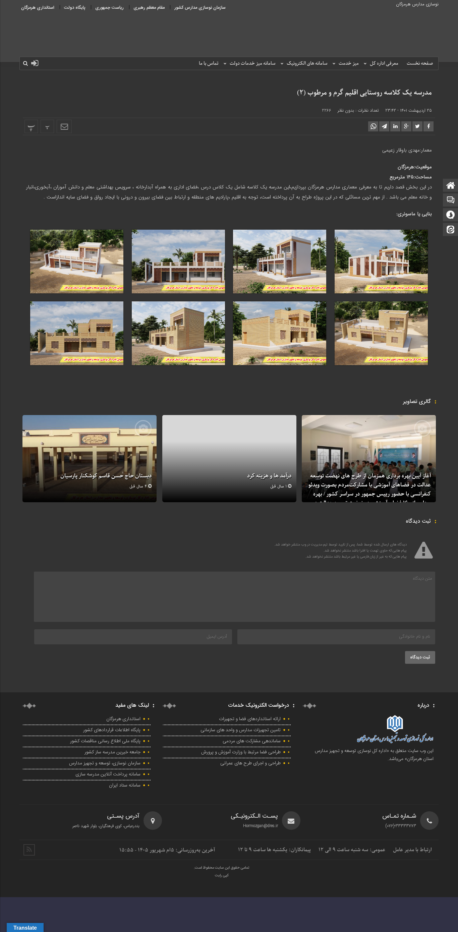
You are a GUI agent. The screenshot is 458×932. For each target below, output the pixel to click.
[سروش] (450, 215)
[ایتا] (450, 230)
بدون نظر (346, 110)
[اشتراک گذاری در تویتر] (417, 126)
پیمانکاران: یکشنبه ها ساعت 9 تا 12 (274, 850)
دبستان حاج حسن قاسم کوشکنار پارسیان (106, 476)
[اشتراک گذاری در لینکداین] (395, 126)
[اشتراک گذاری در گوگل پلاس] (406, 126)
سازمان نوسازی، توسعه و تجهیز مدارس (104, 763)
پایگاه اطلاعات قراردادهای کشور (111, 730)
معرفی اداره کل (384, 63)
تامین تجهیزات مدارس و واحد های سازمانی (241, 730)
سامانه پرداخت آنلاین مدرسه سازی (107, 774)
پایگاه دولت (74, 7)
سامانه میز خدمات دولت (253, 63)
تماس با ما (209, 63)
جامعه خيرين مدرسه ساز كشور (112, 752)
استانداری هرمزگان (37, 7)
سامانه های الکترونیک (307, 63)
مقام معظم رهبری (149, 7)
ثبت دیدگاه (420, 657)
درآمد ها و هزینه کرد (269, 476)
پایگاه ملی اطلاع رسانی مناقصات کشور (105, 741)
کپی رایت (221, 876)
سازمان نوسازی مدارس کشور (200, 7)
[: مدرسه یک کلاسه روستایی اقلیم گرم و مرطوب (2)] (64, 126)
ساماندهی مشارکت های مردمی (252, 741)
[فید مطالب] (29, 850)
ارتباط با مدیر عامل (412, 850)
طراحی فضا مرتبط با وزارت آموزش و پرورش (241, 752)
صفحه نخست (420, 63)
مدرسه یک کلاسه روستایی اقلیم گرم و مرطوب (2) (364, 93)
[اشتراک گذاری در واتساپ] (373, 126)
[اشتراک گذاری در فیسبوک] (428, 126)
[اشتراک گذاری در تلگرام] (384, 126)
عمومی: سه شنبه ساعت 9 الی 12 (352, 850)
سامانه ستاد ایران (124, 785)
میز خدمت (349, 63)
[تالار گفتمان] (450, 200)
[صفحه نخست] (450, 185)
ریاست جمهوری (109, 7)
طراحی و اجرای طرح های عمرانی (250, 763)
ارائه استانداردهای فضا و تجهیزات (250, 719)
